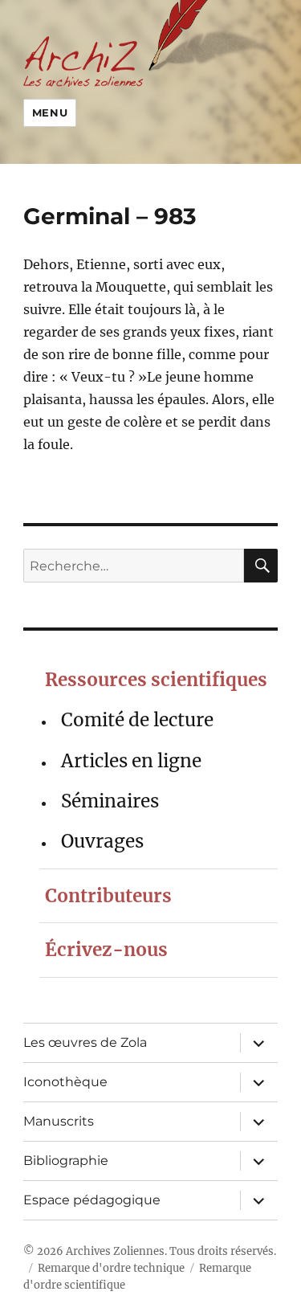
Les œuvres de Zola (85, 1042)
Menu (49, 112)
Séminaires (110, 801)
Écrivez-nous (106, 949)
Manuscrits (58, 1121)
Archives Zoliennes (115, 1251)
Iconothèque (65, 1081)
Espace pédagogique (92, 1200)
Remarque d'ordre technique (111, 1268)
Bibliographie (65, 1160)
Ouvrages (102, 841)
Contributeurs (108, 896)
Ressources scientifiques (156, 679)
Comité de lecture (137, 720)
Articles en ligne (131, 761)
